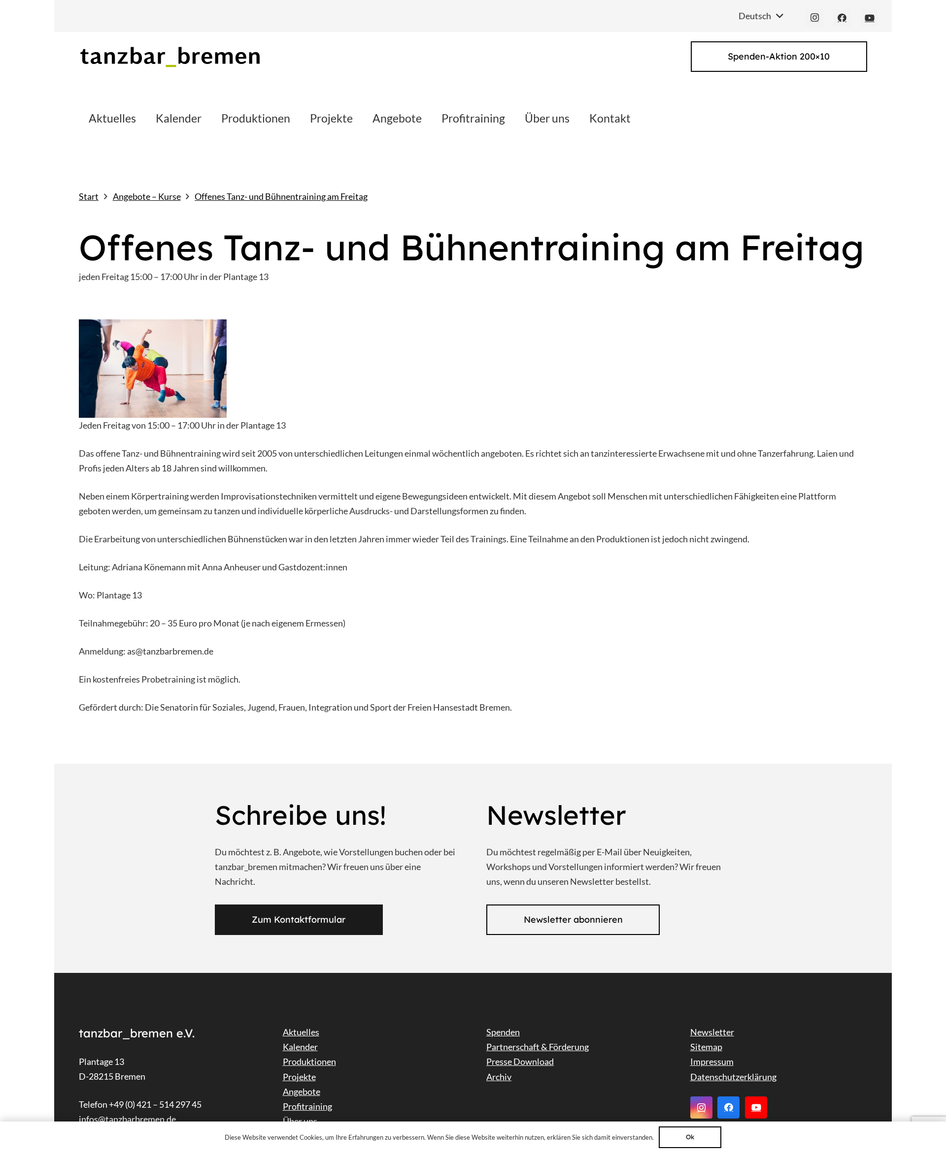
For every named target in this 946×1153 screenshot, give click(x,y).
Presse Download (520, 1061)
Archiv (498, 1076)
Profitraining (307, 1106)
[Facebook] (842, 18)
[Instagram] (814, 18)
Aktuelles (301, 1032)
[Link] (170, 57)
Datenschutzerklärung (733, 1076)
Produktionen (309, 1061)
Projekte (299, 1076)
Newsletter (712, 1032)
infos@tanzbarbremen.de (127, 1119)
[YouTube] (869, 18)
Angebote (301, 1091)
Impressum (712, 1061)
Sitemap (706, 1046)
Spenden (503, 1032)
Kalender (300, 1046)
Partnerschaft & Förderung (537, 1046)
